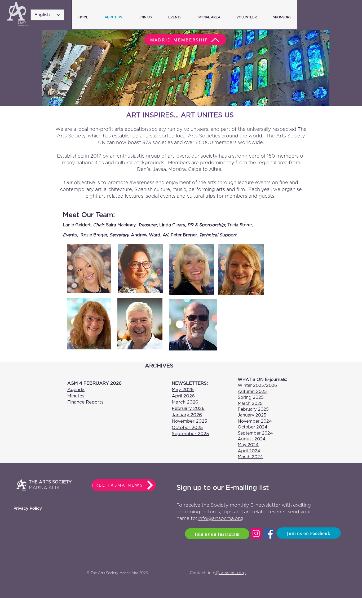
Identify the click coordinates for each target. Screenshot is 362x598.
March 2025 (250, 403)
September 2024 (255, 433)
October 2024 (252, 427)
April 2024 (249, 451)
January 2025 (252, 415)
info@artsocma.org (220, 518)
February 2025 (253, 409)
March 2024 (250, 457)
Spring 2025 (251, 397)
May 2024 (248, 445)
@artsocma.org (230, 573)
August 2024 (252, 439)
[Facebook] (269, 533)
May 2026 (183, 389)
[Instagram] (256, 533)
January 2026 (187, 415)
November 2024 (255, 421)
